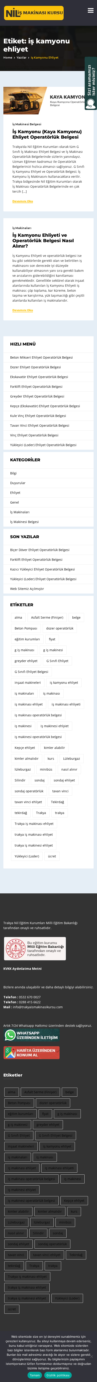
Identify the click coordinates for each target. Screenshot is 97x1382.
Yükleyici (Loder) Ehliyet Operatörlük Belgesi (43, 445)
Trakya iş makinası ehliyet (34, 823)
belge (76, 617)
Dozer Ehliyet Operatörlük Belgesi (35, 367)
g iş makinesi (53, 650)
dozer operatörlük (59, 628)
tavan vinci (60, 791)
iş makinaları (24, 693)
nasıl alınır (69, 769)
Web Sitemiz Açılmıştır (27, 589)
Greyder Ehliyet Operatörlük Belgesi (37, 396)
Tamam (35, 1375)
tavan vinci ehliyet (28, 802)
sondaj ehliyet (64, 780)
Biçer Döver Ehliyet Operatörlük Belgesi (39, 550)
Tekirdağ (57, 802)
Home (7, 57)
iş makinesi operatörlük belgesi (38, 737)
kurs (51, 758)
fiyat (52, 639)
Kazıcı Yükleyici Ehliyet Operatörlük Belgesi (42, 569)
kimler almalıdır (27, 758)
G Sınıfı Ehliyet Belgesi (31, 672)
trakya (59, 813)
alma (18, 617)
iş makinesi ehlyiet (55, 726)
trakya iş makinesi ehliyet (34, 845)
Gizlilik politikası (57, 1375)
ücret (52, 856)
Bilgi (13, 473)
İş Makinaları (21, 228)
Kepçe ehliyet (25, 747)
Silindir (20, 780)
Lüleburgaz (71, 758)
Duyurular (17, 483)
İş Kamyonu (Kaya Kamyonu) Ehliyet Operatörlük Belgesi (47, 134)
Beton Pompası (26, 628)
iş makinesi (23, 726)
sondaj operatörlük (29, 791)
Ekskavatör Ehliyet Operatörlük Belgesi (39, 377)
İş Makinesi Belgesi (26, 124)
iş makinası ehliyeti (66, 704)
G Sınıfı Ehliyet (57, 661)
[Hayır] (91, 1356)
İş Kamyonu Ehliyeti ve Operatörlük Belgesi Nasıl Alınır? (43, 240)
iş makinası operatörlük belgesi (38, 715)
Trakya (41, 813)
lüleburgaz (23, 769)
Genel (14, 502)
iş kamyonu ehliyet (64, 682)
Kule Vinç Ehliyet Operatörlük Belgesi (38, 416)
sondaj (40, 780)
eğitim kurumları (27, 639)
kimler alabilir (54, 747)
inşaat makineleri (28, 682)
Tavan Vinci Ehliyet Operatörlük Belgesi (39, 425)
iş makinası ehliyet (29, 704)
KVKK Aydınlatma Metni (22, 968)
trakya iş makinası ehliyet (34, 834)
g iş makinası (24, 650)
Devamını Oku (22, 201)
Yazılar (21, 57)
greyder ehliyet (26, 661)
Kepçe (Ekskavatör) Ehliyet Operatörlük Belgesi (45, 406)
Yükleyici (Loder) (27, 856)
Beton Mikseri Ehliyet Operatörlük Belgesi (41, 357)
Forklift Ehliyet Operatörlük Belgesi (36, 386)
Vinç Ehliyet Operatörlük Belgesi (34, 435)
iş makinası (51, 693)
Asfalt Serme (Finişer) (47, 617)
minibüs (46, 769)
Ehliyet (15, 492)
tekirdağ (21, 813)
